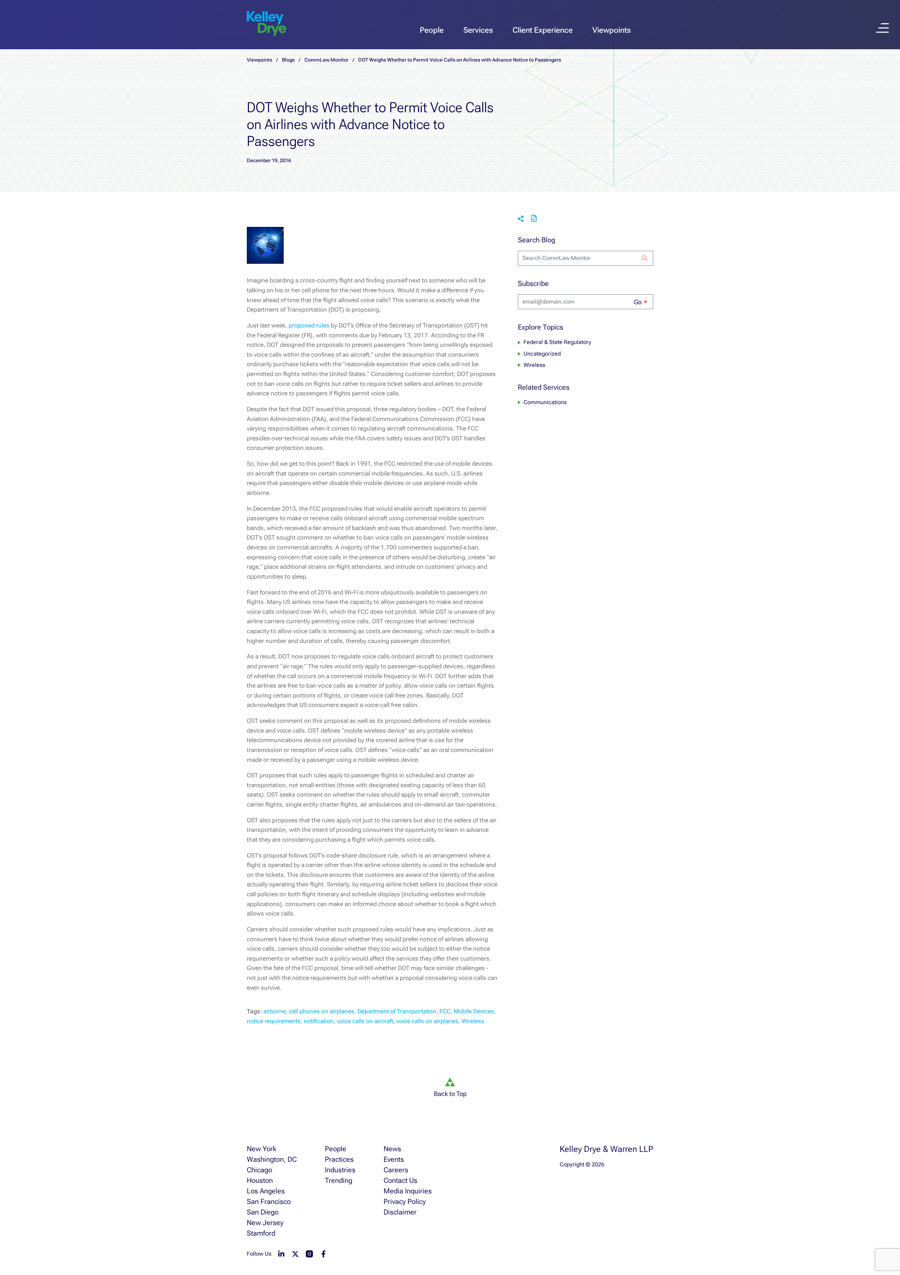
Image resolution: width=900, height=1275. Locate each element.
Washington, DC (272, 1159)
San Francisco (269, 1201)
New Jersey (265, 1222)
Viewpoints (611, 30)
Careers (396, 1170)
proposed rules (309, 325)
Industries (340, 1170)
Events (394, 1159)
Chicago (259, 1170)
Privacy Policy (405, 1201)
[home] (266, 24)
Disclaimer (400, 1212)
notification (319, 1021)
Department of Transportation (397, 1011)
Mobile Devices (474, 1011)
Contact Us (400, 1180)
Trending (338, 1180)
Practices (339, 1159)
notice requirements (274, 1021)
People (432, 30)
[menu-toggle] (882, 28)
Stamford (261, 1233)
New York (261, 1149)
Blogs (288, 60)
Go (638, 302)
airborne (274, 1011)
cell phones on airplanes (321, 1011)
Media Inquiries (408, 1191)
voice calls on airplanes (427, 1021)
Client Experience (543, 30)
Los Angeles (266, 1191)
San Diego (262, 1212)
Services (478, 30)
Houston (260, 1180)
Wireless (473, 1021)
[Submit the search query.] (645, 258)
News (392, 1149)
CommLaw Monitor (326, 60)
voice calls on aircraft (365, 1021)
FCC (444, 1011)
